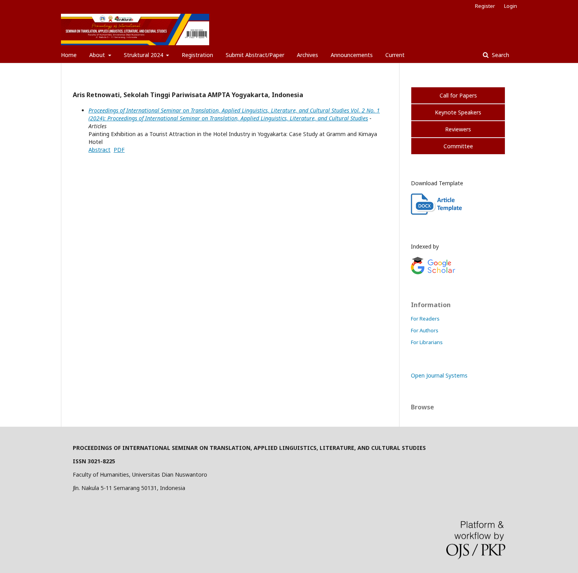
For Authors (424, 330)
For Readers (425, 318)
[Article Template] (437, 213)
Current (395, 55)
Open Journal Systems (439, 375)
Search (499, 55)
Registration (197, 55)
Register (485, 5)
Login (510, 5)
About (98, 55)
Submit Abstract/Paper (255, 55)
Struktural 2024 (144, 55)
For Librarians (427, 342)
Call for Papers (458, 95)
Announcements (352, 55)
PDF (119, 149)
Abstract (99, 149)
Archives (307, 55)
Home (69, 55)
